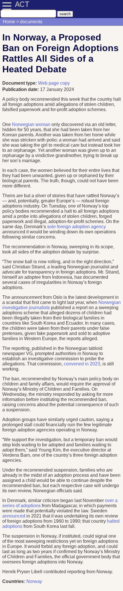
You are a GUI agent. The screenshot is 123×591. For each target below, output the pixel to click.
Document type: (20, 83)
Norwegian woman (31, 124)
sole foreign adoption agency (76, 226)
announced (13, 516)
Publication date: (21, 89)
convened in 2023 (82, 363)
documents (31, 21)
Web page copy (54, 83)
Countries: (13, 581)
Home (9, 21)
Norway (34, 581)
